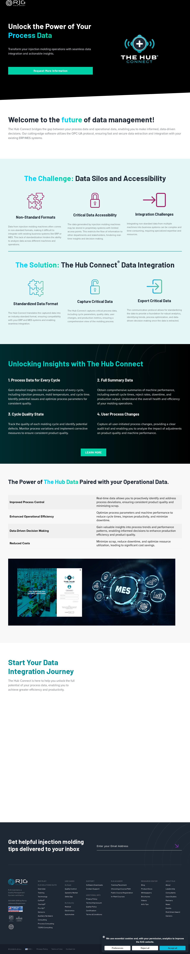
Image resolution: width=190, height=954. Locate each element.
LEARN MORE (93, 452)
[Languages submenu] (32, 949)
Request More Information (50, 70)
